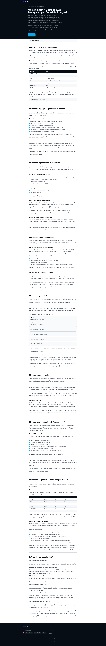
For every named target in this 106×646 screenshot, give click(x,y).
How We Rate (50, 636)
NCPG (44, 632)
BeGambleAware (37, 632)
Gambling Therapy (29, 632)
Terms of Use (50, 633)
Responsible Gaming (51, 638)
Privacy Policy (50, 632)
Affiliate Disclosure (51, 635)
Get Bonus (32, 34)
